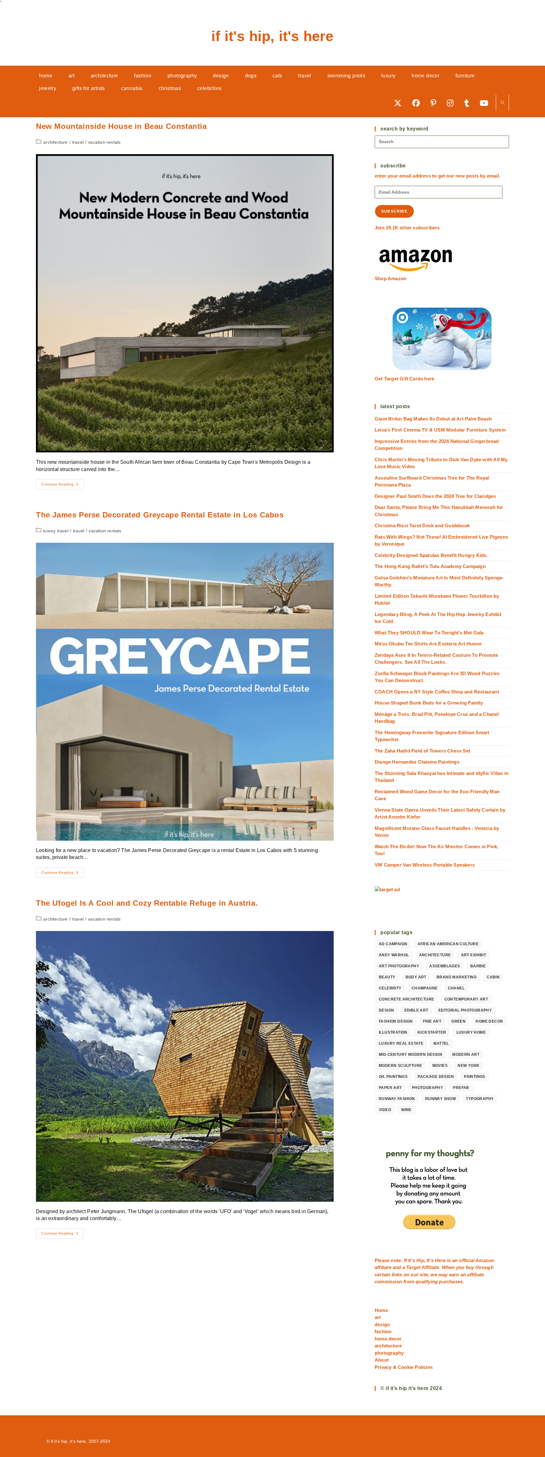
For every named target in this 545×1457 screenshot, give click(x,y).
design (386, 1010)
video (385, 1110)
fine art (432, 1021)
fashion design (396, 1021)
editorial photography (465, 1010)
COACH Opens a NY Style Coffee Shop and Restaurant (437, 691)
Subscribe (394, 211)
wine (406, 1110)
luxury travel (55, 530)
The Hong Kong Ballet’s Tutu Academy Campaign (430, 566)
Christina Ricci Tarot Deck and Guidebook (422, 525)
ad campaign (393, 944)
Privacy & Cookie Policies (404, 1367)
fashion (383, 1331)
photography (427, 1087)
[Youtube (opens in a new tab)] (486, 103)
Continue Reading (62, 486)
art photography (399, 966)
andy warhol (394, 955)
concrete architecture (406, 999)
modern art (465, 1054)
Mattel (441, 1043)
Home (381, 1310)
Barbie (478, 966)
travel (78, 142)
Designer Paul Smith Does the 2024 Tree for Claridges (435, 496)
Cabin (493, 977)
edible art (416, 1010)
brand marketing (457, 977)
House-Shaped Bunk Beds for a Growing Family (429, 702)
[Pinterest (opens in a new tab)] (436, 103)
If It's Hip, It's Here (272, 36)
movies (440, 1065)
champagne (425, 988)
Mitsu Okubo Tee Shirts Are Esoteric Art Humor (428, 643)
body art (416, 977)
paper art (390, 1087)
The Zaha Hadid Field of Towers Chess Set (422, 750)
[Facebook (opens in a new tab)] (418, 103)
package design (436, 1076)
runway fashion (397, 1099)
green (458, 1021)
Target (413, 1267)
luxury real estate (401, 1043)
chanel (456, 988)
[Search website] (502, 103)
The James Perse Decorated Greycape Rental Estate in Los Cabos (160, 515)
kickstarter (432, 1032)
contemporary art (466, 999)
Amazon (484, 1260)
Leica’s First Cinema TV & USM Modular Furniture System (440, 429)
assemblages (444, 966)
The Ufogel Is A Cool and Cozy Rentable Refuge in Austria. (147, 903)
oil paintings (393, 1076)
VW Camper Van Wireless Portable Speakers (425, 865)
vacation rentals (104, 142)
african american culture (448, 944)
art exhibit (473, 955)
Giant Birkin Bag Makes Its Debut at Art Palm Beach (433, 418)
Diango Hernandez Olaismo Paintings (417, 762)
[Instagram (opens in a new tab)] (452, 103)
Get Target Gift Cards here (404, 378)
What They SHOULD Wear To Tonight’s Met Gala (429, 632)
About (382, 1360)
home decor (489, 1021)
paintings (474, 1076)
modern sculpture (400, 1065)
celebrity (390, 988)
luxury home (471, 1032)
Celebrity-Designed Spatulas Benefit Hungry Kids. (431, 555)
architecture (55, 142)
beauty (387, 977)
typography (480, 1099)
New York (468, 1065)
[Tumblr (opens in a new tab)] (468, 103)
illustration (393, 1032)
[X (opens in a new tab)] (400, 103)
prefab (461, 1087)
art (378, 1317)
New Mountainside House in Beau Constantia (121, 126)
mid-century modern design (410, 1054)
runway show (440, 1099)
